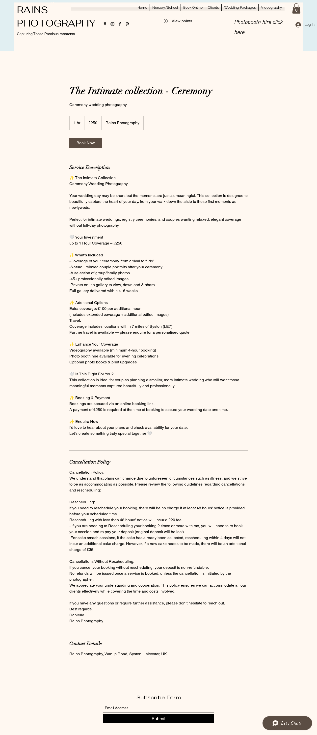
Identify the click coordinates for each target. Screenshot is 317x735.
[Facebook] (119, 24)
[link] (85, 143)
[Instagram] (112, 24)
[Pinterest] (127, 24)
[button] (296, 8)
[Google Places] (105, 24)
